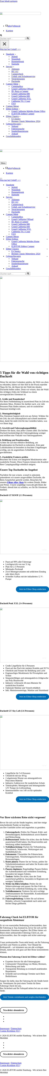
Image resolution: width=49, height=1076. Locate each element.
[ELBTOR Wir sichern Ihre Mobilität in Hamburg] (24, 6)
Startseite (15, 64)
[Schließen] (4, 44)
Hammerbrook (17, 61)
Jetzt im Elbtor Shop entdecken (32, 589)
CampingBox (17, 86)
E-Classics (15, 119)
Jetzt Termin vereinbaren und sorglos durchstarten (24, 997)
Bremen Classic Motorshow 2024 (25, 121)
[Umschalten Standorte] (47, 185)
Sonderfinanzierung (19, 131)
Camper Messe (12, 106)
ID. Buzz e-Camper (19, 91)
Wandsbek (15, 59)
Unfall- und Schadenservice (23, 76)
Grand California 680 (20, 94)
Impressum (4, 1028)
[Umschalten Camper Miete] (47, 214)
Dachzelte (15, 81)
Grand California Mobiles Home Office (28, 111)
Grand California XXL (21, 98)
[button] (15, 54)
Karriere (9, 31)
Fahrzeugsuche (17, 129)
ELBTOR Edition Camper (22, 114)
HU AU (14, 71)
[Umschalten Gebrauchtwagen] (47, 256)
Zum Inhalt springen (8, 1)
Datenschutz (16, 1028)
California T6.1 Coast (20, 101)
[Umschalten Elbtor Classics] (47, 249)
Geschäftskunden (13, 136)
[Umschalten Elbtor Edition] (47, 239)
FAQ (13, 103)
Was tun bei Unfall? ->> (10, 49)
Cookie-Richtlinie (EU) (10, 1031)
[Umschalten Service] (47, 197)
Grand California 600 (20, 96)
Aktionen (15, 69)
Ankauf (14, 134)
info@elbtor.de (14, 26)
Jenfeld (14, 56)
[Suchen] (1, 35)
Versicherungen (18, 79)
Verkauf (14, 126)
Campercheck (17, 74)
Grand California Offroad (22, 89)
